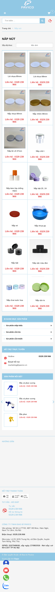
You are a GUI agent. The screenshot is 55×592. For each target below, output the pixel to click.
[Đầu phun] (10, 420)
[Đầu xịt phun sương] (10, 388)
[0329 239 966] (6, 578)
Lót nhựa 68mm (40, 76)
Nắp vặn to (40, 300)
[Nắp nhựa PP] (40, 212)
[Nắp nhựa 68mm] (14, 100)
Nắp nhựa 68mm (14, 114)
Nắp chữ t (40, 151)
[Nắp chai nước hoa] (14, 287)
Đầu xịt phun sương (27, 383)
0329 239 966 (45, 356)
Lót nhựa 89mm (15, 76)
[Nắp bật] (14, 249)
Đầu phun (23, 414)
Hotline (11, 356)
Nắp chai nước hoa (15, 300)
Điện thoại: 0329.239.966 (13, 534)
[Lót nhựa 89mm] (14, 63)
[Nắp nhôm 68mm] (40, 100)
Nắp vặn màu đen (40, 263)
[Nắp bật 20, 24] (40, 175)
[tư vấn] (6, 563)
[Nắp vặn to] (40, 287)
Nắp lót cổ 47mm (14, 151)
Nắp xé (15, 225)
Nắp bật (14, 263)
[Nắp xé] (14, 212)
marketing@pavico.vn (17, 365)
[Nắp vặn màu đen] (40, 249)
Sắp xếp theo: (7, 45)
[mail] (6, 570)
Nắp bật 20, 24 (40, 188)
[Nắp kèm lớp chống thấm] (14, 175)
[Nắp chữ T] (40, 138)
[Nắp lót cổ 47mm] (14, 137)
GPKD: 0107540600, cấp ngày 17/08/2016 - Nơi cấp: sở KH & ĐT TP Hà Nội (27, 546)
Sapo (16, 559)
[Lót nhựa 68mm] (40, 63)
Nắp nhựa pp (40, 226)
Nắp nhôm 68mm (40, 114)
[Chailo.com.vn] (27, 5)
